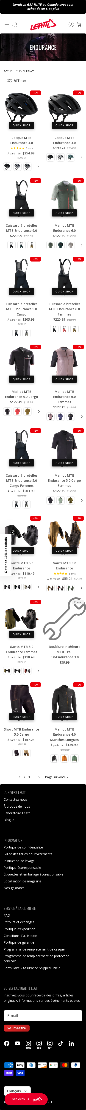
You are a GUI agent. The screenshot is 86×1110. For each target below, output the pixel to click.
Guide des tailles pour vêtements (28, 854)
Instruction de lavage (19, 861)
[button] (26, 1099)
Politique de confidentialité (23, 847)
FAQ (7, 915)
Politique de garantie (19, 942)
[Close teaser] (13, 532)
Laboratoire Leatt (17, 813)
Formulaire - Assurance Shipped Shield (32, 968)
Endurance (26, 71)
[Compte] (69, 24)
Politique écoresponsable (22, 867)
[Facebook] (6, 1043)
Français (14, 1091)
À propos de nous (17, 806)
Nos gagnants (14, 888)
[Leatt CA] (43, 24)
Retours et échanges (19, 922)
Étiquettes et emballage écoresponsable (33, 874)
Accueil (9, 71)
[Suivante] (38, 166)
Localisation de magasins (22, 881)
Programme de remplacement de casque (34, 949)
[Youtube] (17, 1043)
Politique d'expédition (19, 929)
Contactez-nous (15, 799)
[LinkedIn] (71, 1043)
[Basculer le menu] (7, 24)
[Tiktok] (60, 1043)
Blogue (9, 820)
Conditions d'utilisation (20, 935)
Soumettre (16, 1028)
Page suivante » (56, 777)
